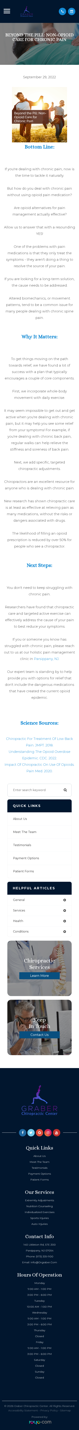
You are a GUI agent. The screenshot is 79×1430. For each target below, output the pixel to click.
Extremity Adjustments (39, 1200)
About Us (20, 819)
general (19, 900)
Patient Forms (23, 871)
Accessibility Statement (23, 1410)
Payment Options (26, 858)
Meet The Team (24, 832)
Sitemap (65, 1410)
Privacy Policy (49, 1410)
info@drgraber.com (43, 1262)
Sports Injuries (39, 1218)
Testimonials (22, 845)
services (19, 910)
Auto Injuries (39, 1223)
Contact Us (39, 1035)
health (18, 921)
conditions (20, 931)
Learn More (39, 976)
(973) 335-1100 (44, 1256)
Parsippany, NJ (46, 659)
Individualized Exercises (39, 1212)
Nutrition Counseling (39, 1206)
